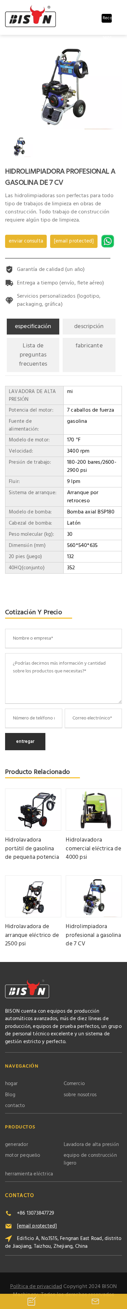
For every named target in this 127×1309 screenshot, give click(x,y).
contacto (15, 1106)
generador (16, 1145)
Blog (10, 1095)
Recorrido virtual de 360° (107, 19)
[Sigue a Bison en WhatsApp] (108, 241)
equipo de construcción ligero (90, 1159)
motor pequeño (22, 1155)
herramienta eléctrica (29, 1174)
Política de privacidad (36, 1286)
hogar (11, 1084)
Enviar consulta (26, 241)
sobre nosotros (80, 1095)
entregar (25, 741)
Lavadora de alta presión (91, 1145)
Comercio (74, 1084)
